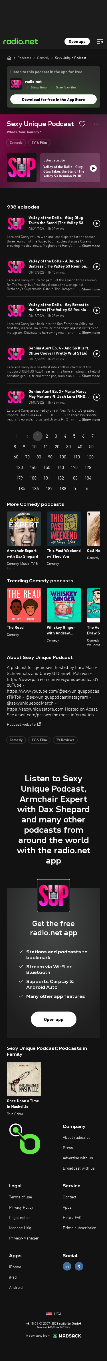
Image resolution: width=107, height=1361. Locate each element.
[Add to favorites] (82, 123)
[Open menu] (100, 41)
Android (16, 1288)
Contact (69, 1197)
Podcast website (21, 725)
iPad (13, 1277)
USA (57, 1314)
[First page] (16, 436)
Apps (67, 1208)
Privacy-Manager (24, 1238)
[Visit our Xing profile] (79, 1266)
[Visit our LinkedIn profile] (67, 1266)
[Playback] (93, 168)
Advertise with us (78, 1158)
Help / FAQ (72, 1218)
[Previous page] (27, 436)
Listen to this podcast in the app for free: (47, 72)
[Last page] (86, 489)
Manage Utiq (20, 1228)
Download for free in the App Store (53, 100)
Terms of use (20, 1197)
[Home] (9, 58)
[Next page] (75, 489)
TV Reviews (65, 740)
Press (68, 1148)
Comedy (16, 143)
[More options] (97, 124)
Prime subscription (79, 1228)
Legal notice (20, 1218)
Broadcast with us (79, 1168)
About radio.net (76, 1138)
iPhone (15, 1267)
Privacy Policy (21, 1208)
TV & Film (39, 143)
